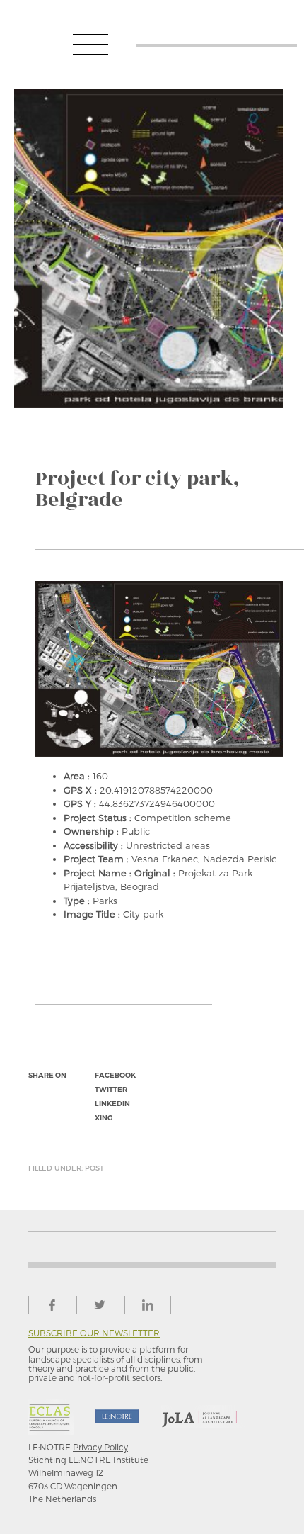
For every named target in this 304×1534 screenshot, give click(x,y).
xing (103, 1117)
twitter (111, 1089)
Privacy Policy (100, 1447)
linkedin (112, 1103)
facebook (115, 1075)
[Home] (217, 44)
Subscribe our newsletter (94, 1333)
